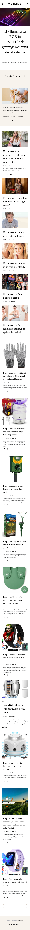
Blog (3, 701)
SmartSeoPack (20, 920)
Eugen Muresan (6, 116)
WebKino (15, 4)
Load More (14, 905)
